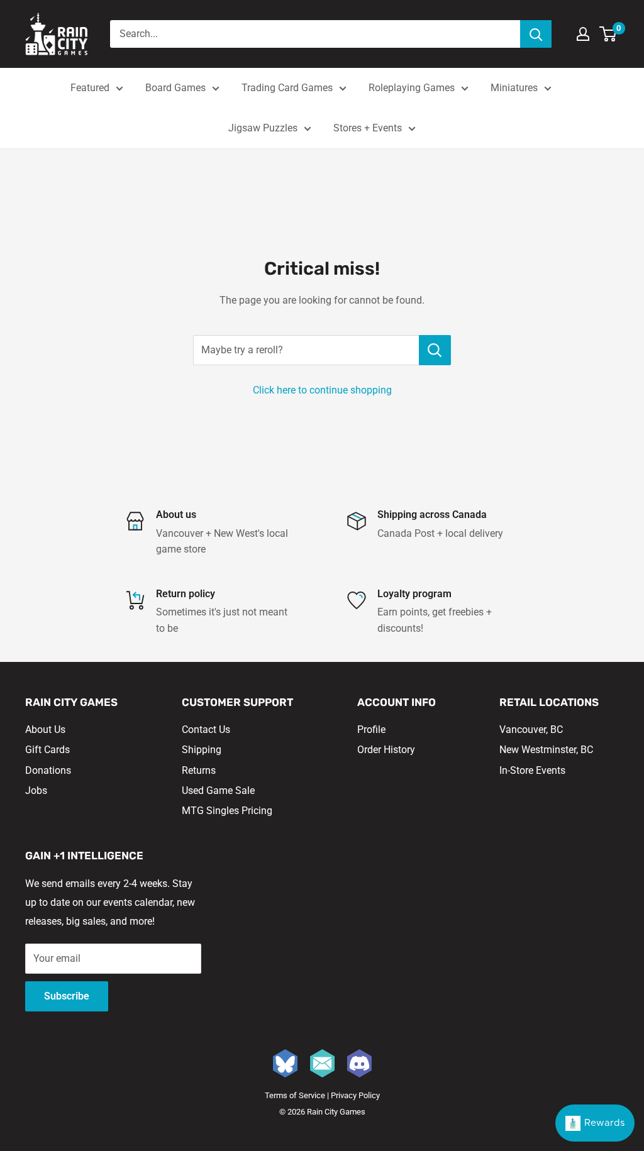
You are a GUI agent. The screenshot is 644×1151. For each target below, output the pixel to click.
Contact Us (206, 729)
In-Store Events (532, 770)
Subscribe (66, 996)
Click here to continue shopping (322, 390)
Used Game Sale (218, 790)
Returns (199, 770)
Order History (386, 750)
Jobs (36, 790)
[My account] (583, 34)
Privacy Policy (355, 1095)
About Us (45, 729)
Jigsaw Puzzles (262, 128)
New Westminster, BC (546, 750)
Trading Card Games (287, 88)
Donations (48, 770)
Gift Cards (47, 750)
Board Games (175, 88)
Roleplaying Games (412, 88)
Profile (371, 729)
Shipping (201, 750)
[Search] (536, 34)
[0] (608, 33)
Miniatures (514, 88)
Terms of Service (295, 1095)
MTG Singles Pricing (227, 811)
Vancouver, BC (531, 729)
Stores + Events (367, 128)
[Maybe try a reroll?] (435, 350)
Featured (89, 88)
